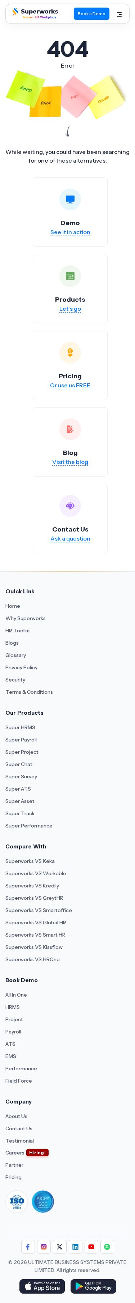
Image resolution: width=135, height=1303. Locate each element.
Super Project (22, 752)
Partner (14, 1165)
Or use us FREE (70, 385)
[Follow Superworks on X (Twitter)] (59, 1246)
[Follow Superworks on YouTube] (91, 1246)
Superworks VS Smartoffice (38, 910)
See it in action (70, 232)
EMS (10, 1056)
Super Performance (29, 825)
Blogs (12, 643)
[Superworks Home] (34, 16)
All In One (16, 995)
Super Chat (18, 764)
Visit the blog (70, 461)
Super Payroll (21, 739)
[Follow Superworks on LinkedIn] (75, 1246)
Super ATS (18, 789)
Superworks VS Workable (35, 873)
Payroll (13, 1031)
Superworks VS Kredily (32, 885)
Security (15, 679)
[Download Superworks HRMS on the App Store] (42, 1287)
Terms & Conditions (29, 692)
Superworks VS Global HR (35, 922)
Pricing (13, 1177)
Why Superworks (25, 618)
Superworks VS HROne (32, 959)
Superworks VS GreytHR (34, 898)
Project (14, 1019)
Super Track (20, 813)
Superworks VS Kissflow (34, 947)
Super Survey (21, 776)
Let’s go (70, 308)
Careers (14, 1152)
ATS (10, 1044)
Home (12, 606)
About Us (16, 1116)
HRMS (12, 1007)
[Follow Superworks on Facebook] (28, 1246)
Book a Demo (91, 13)
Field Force (18, 1081)
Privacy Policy (21, 667)
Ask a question (70, 538)
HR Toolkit (17, 630)
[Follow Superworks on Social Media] (107, 1246)
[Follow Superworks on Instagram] (43, 1246)
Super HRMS (20, 727)
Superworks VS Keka (30, 861)
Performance (21, 1068)
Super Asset (20, 801)
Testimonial (19, 1141)
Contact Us (18, 1128)
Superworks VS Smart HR (35, 935)
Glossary (15, 655)
